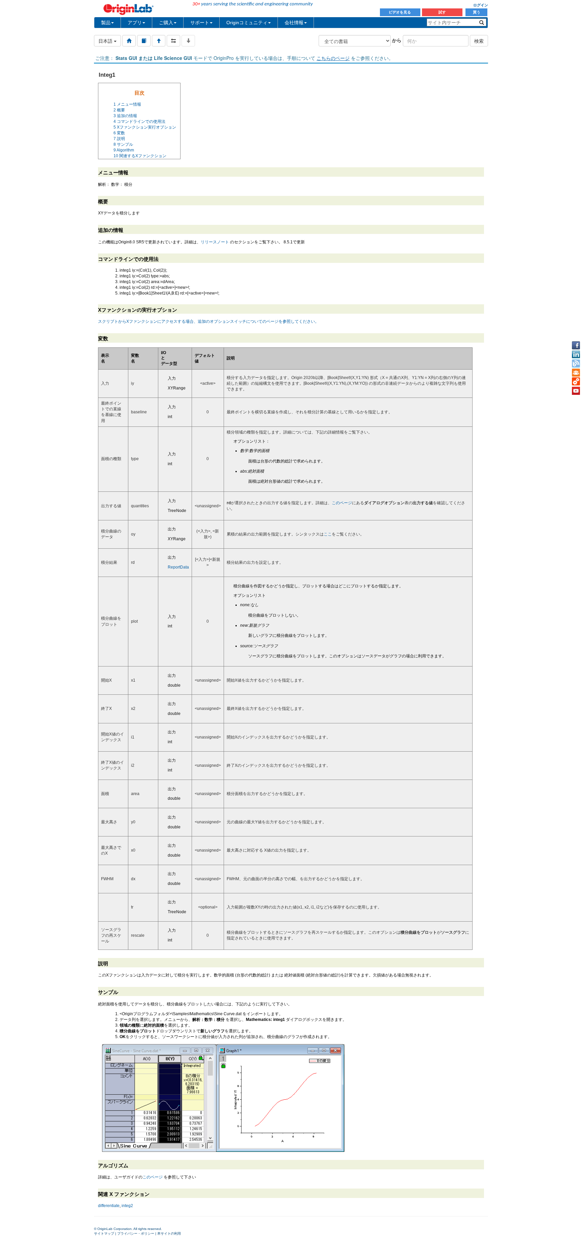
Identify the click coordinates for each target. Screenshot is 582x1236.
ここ (328, 534)
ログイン (480, 5)
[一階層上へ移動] (158, 40)
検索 (479, 40)
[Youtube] (576, 390)
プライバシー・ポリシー (135, 1233)
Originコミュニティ (246, 22)
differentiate (109, 1205)
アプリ (135, 22)
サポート (199, 22)
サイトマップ (104, 1233)
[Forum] (576, 372)
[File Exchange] (576, 381)
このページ (342, 503)
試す (442, 12)
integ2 (127, 1205)
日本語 (106, 40)
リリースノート (215, 242)
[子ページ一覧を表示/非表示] (188, 40)
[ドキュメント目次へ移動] (129, 40)
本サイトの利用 (169, 1233)
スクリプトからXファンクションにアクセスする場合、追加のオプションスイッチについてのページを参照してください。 (208, 321)
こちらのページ (333, 58)
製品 (105, 22)
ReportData (178, 567)
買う (476, 12)
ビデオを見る (400, 12)
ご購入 (166, 22)
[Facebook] (576, 345)
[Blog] (576, 363)
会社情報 (294, 22)
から (396, 40)
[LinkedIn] (576, 354)
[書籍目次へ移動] (144, 40)
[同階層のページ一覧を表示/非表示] (173, 40)
